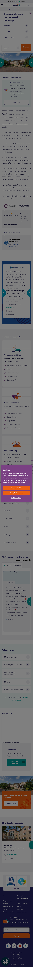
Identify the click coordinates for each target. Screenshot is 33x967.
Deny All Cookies (16, 488)
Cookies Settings (16, 498)
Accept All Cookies (16, 493)
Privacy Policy (20, 483)
